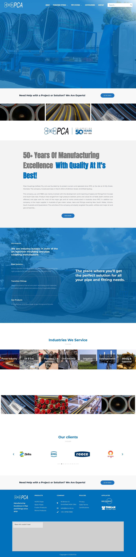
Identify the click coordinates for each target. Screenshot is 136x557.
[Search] (131, 5)
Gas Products (16, 300)
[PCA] (13, 5)
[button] (67, 4)
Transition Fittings (19, 281)
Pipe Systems (17, 264)
